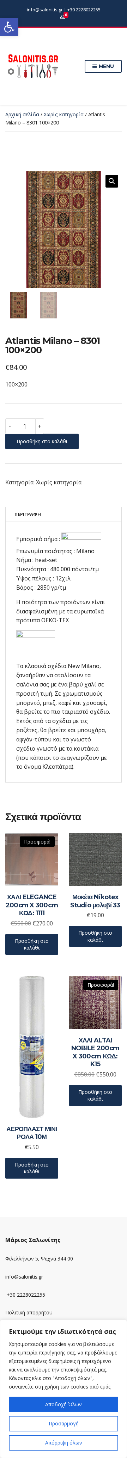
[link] (9, 27)
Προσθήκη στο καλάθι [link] (32, 944)
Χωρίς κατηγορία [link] (64, 114)
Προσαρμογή (64, 1423)
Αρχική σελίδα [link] (22, 114)
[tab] (63, 514)
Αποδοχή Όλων (63, 1404)
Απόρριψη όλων (63, 1442)
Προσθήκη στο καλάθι (42, 441)
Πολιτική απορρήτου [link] (29, 1312)
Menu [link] (105, 66)
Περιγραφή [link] (27, 514)
